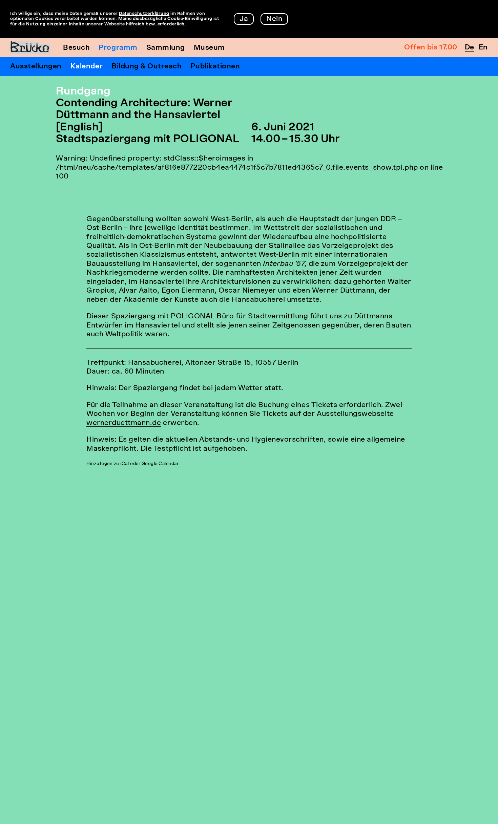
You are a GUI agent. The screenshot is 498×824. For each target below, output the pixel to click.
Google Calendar (160, 464)
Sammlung (165, 47)
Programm (118, 47)
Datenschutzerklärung (144, 14)
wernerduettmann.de (123, 423)
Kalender (86, 66)
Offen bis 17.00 (430, 47)
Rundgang (83, 91)
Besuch (76, 47)
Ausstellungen (36, 66)
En (483, 47)
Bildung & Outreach (146, 66)
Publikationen (215, 66)
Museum (209, 47)
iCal (124, 464)
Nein (274, 19)
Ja (244, 19)
